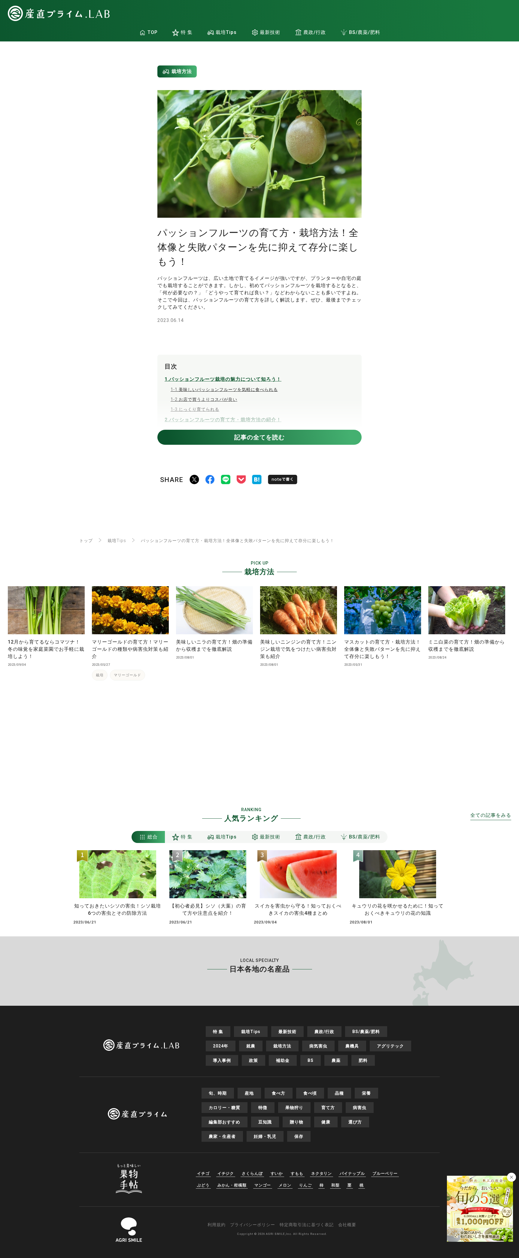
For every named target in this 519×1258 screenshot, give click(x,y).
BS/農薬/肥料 (364, 32)
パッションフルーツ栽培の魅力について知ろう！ (223, 379)
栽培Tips (226, 32)
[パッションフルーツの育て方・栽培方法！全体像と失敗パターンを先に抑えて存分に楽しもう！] (257, 480)
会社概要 (347, 1224)
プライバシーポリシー (252, 1224)
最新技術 (270, 32)
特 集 (187, 32)
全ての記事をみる (490, 815)
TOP (152, 32)
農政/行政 (314, 32)
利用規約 (217, 1224)
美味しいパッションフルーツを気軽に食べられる (224, 389)
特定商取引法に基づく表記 (307, 1224)
